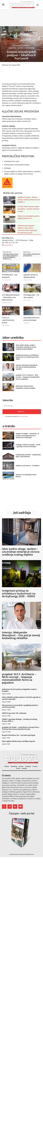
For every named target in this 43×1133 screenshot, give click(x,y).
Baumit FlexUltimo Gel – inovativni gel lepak (18, 735)
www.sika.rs (8, 245)
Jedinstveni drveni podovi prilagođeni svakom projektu (25, 387)
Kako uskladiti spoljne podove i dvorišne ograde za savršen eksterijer (21, 698)
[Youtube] (20, 806)
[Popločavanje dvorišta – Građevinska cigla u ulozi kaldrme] (8, 456)
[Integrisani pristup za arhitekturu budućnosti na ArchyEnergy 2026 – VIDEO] (8, 357)
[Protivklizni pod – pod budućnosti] (11, 268)
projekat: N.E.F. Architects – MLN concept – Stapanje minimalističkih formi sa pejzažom (28, 377)
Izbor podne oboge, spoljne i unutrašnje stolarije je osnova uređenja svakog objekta (26, 347)
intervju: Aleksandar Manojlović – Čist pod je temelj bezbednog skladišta (27, 367)
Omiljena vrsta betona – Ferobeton (28, 466)
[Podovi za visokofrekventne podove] (11, 310)
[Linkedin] (15, 806)
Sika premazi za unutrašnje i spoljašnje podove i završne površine (20, 706)
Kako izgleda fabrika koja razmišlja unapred (18, 741)
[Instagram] (9, 806)
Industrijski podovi (20, 45)
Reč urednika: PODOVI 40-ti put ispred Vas (31, 254)
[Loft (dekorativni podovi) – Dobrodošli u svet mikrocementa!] (11, 288)
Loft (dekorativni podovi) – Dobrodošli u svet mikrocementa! (10, 297)
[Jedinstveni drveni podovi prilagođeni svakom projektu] (8, 387)
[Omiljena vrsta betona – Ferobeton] (8, 466)
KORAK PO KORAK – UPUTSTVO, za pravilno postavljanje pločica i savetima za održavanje (27, 435)
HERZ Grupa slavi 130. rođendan (14, 713)
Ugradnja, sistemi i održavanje (21, 48)
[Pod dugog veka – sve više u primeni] (32, 288)
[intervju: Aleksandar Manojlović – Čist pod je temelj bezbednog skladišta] (8, 367)
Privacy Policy (23, 416)
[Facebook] (4, 806)
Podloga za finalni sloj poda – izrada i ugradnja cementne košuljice (28, 446)
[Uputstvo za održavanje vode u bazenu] (8, 476)
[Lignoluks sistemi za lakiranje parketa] (32, 268)
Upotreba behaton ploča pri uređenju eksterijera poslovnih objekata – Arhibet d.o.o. (10, 256)
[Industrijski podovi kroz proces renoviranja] (32, 310)
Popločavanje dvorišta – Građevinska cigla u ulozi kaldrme (28, 456)
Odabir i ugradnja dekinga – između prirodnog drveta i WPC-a (19, 720)
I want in (21, 412)
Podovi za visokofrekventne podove (8, 320)
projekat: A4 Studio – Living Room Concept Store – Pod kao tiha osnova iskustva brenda (21, 728)
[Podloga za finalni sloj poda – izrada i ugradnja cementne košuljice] (8, 446)
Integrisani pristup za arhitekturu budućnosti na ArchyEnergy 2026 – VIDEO (27, 357)
